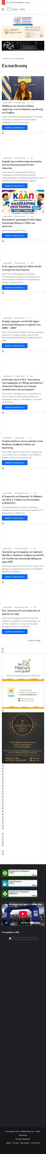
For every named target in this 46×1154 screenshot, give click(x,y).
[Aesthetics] (23, 32)
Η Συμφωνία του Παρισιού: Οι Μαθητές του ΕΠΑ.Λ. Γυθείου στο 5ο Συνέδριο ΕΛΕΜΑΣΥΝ (22, 500)
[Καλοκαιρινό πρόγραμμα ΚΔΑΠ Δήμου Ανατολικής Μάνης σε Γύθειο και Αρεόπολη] (23, 202)
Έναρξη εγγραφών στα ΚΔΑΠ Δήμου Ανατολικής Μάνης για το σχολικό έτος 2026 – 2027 (21, 325)
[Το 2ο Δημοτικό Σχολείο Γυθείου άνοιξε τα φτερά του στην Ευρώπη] (23, 250)
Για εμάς (16, 1143)
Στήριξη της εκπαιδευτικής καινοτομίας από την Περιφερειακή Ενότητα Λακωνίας (21, 165)
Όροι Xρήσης (24, 1143)
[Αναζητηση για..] (43, 10)
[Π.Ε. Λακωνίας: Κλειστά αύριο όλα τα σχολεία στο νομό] (23, 593)
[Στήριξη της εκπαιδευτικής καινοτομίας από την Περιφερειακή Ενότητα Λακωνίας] (23, 144)
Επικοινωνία (35, 1143)
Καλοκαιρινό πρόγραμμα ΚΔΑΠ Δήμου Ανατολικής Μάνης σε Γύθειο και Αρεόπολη (21, 223)
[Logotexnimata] (23, 21)
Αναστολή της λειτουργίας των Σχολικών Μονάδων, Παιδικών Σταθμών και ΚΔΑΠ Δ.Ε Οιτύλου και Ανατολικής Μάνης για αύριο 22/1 (23, 556)
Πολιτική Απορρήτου (23, 1139)
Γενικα (12, 58)
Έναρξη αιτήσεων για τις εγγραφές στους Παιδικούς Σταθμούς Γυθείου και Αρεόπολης (22, 444)
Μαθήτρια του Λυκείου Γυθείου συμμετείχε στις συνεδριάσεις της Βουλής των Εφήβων (22, 109)
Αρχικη (6, 58)
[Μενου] (3, 10)
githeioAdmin (7, 102)
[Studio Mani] (23, 46)
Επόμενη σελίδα (34, 641)
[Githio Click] (15, 9)
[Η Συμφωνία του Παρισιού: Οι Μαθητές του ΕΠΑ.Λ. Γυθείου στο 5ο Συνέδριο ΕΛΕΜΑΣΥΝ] (23, 479)
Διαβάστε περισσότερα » (15, 128)
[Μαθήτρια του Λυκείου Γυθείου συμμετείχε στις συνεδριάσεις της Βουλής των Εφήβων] (23, 88)
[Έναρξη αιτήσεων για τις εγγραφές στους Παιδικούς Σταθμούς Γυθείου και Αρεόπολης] (23, 423)
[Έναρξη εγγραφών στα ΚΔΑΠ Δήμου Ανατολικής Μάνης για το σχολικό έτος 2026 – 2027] (23, 304)
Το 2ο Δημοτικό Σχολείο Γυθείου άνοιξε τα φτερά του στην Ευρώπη (22, 268)
